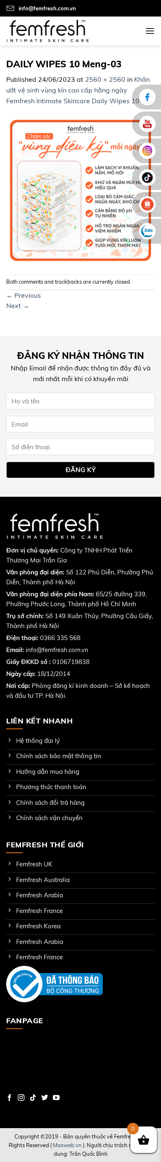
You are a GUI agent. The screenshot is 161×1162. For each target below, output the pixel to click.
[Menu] (150, 31)
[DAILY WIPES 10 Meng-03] (80, 189)
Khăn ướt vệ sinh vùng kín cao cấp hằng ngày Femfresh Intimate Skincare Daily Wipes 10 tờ (78, 89)
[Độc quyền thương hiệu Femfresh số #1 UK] (47, 31)
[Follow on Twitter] (44, 1098)
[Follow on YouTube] (56, 1098)
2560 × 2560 (105, 79)
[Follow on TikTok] (33, 1098)
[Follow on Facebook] (9, 1098)
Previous (23, 295)
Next (17, 305)
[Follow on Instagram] (21, 1098)
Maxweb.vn (67, 1145)
